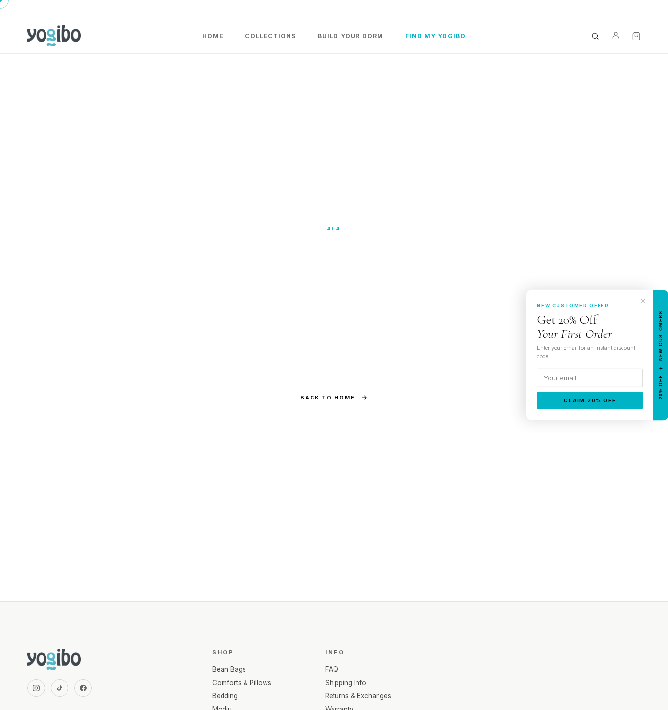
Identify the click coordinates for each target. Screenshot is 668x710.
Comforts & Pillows (241, 683)
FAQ (331, 669)
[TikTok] (59, 688)
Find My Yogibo (435, 36)
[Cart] (636, 36)
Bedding (225, 696)
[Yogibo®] (54, 36)
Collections (270, 36)
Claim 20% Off (590, 400)
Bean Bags (229, 669)
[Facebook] (83, 688)
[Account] (615, 36)
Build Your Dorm (351, 36)
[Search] (595, 36)
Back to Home (327, 398)
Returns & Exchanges (358, 696)
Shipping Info (345, 683)
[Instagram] (36, 688)
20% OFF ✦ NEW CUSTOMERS (660, 355)
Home (213, 36)
